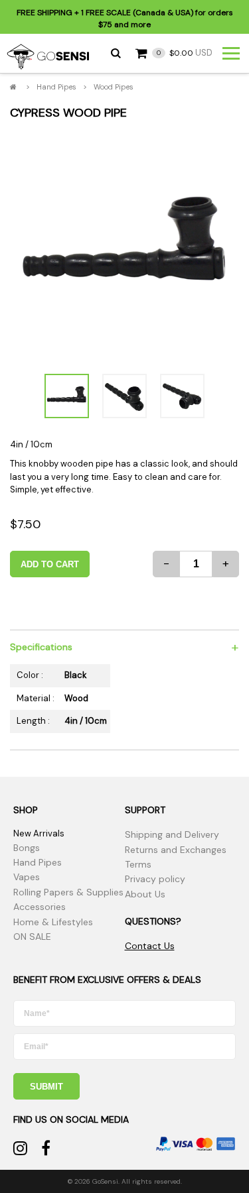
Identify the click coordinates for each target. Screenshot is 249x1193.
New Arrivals (38, 833)
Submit (46, 1087)
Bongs (26, 848)
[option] (124, 246)
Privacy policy (155, 879)
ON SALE (32, 936)
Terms (138, 864)
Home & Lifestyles (53, 922)
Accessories (39, 907)
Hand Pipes (56, 86)
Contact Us (150, 946)
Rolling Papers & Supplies (68, 892)
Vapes (26, 877)
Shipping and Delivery (172, 834)
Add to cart (50, 564)
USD (184, 52)
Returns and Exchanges (175, 850)
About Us (145, 894)
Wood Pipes (113, 86)
